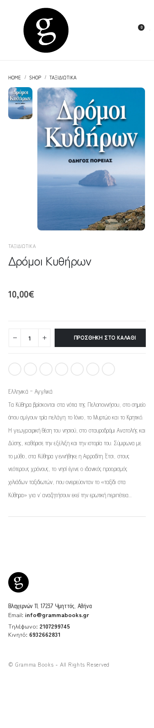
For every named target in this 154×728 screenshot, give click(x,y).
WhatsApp (108, 369)
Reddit (92, 369)
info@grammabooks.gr (57, 614)
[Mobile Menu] (11, 30)
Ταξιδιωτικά (22, 246)
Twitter (30, 369)
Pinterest (61, 369)
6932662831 (44, 634)
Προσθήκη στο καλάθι (105, 337)
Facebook (14, 369)
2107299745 (54, 626)
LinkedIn (46, 369)
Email (77, 369)
